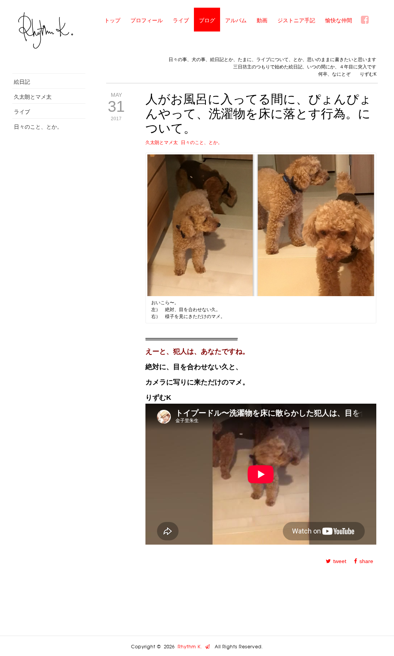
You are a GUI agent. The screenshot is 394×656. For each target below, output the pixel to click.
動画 (262, 20)
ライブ (181, 20)
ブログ (207, 20)
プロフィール (146, 20)
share (366, 561)
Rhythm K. (191, 646)
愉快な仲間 (338, 20)
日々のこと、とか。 (38, 126)
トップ (112, 20)
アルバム (236, 20)
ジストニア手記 (296, 20)
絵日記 (22, 81)
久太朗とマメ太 (33, 96)
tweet (339, 561)
